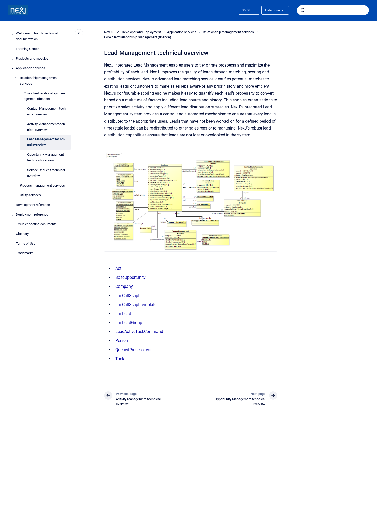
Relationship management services (39, 81)
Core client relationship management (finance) (44, 96)
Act (118, 268)
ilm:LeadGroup (128, 322)
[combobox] (333, 10)
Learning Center (27, 49)
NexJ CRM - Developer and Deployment (132, 32)
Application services (30, 68)
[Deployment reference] (13, 215)
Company (124, 286)
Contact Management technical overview (47, 111)
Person (121, 340)
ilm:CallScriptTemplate (135, 304)
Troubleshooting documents (36, 224)
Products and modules (32, 58)
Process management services (42, 185)
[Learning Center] (13, 49)
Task (119, 358)
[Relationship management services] (16, 78)
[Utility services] (16, 195)
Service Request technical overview (46, 173)
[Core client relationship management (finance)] (20, 93)
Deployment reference (32, 214)
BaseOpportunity (130, 277)
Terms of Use (25, 243)
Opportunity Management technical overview (45, 157)
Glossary (22, 234)
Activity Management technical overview (46, 127)
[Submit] (303, 10)
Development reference (33, 205)
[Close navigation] (79, 33)
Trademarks (25, 253)
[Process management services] (16, 185)
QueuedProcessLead (134, 349)
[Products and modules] (13, 59)
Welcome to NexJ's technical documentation (37, 36)
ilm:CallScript (127, 295)
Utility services (30, 195)
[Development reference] (13, 205)
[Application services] (13, 68)
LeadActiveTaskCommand (139, 331)
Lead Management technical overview (46, 142)
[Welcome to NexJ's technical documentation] (13, 34)
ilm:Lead (123, 313)
